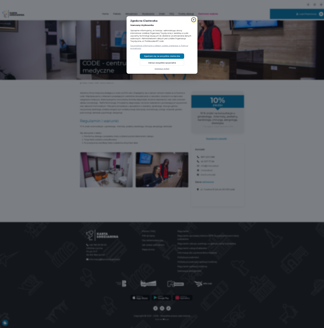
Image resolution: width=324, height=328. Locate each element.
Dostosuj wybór (162, 69)
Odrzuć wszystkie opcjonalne (162, 63)
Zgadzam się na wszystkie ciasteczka (162, 56)
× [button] (193, 19)
